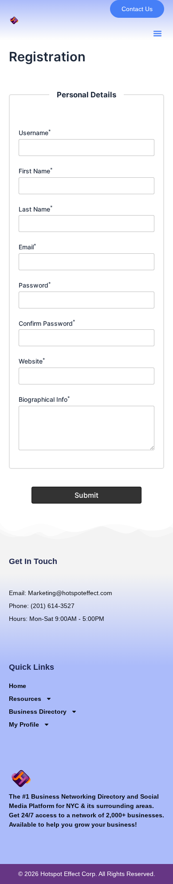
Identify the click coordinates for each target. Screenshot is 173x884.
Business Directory (38, 711)
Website (32, 361)
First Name (35, 171)
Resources (25, 698)
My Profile (24, 724)
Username (35, 132)
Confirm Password (47, 323)
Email (27, 247)
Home (17, 685)
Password (35, 285)
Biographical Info (44, 399)
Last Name (35, 209)
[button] (157, 33)
